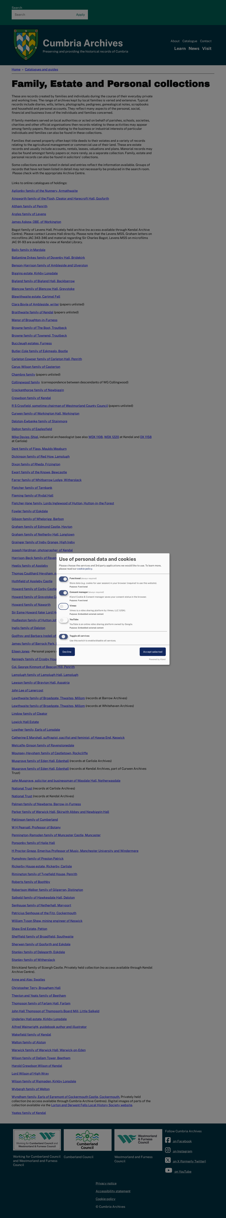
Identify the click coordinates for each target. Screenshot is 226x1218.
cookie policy (84, 568)
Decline (67, 651)
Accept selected (152, 651)
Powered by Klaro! (157, 659)
